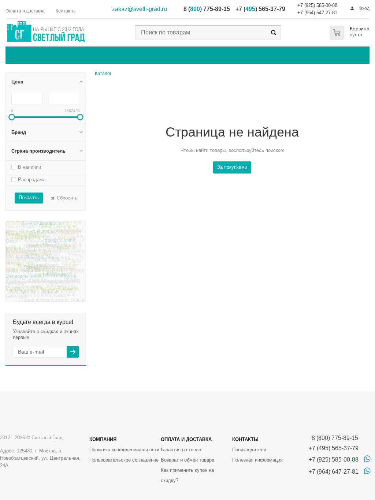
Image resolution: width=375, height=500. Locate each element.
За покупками (232, 167)
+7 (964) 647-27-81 (317, 12)
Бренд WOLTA (43, 258)
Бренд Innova (21, 229)
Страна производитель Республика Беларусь (40, 299)
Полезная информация (257, 460)
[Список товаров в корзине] (351, 33)
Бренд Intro (18, 225)
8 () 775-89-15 (206, 9)
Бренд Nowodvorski (48, 247)
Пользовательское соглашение (124, 460)
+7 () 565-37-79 (260, 9)
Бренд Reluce (63, 259)
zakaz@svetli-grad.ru (139, 9)
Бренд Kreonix (33, 240)
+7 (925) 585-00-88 (317, 5)
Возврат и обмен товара (187, 460)
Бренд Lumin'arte (24, 246)
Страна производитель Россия (42, 294)
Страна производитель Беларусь (41, 278)
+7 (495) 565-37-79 (334, 448)
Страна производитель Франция (41, 290)
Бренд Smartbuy (36, 264)
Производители (249, 449)
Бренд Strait (68, 250)
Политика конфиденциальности (124, 449)
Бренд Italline (47, 223)
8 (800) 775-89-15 (333, 438)
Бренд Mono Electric (45, 236)
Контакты (245, 439)
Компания (102, 439)
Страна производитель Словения (40, 283)
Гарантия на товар (181, 449)
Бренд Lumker (66, 232)
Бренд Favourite (38, 226)
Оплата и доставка (186, 439)
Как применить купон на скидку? (187, 475)
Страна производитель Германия (41, 271)
